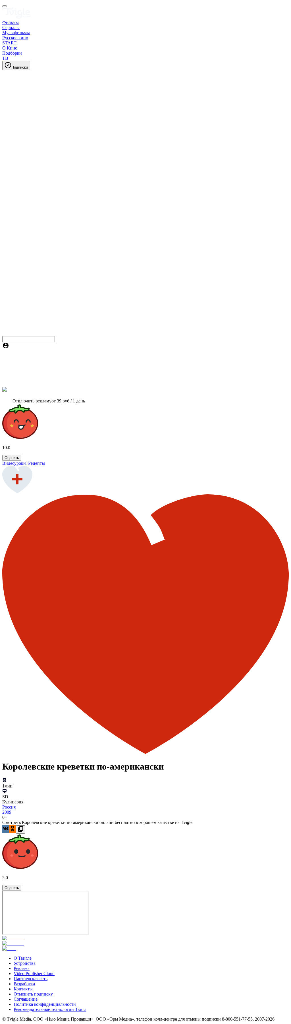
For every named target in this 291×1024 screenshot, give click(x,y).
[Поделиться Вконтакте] (5, 829)
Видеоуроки (14, 463)
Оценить (12, 458)
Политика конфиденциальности (45, 1004)
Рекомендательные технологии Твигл (50, 1009)
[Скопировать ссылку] (20, 829)
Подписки (19, 67)
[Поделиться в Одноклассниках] (12, 829)
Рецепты (36, 463)
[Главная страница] (16, 17)
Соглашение (26, 999)
